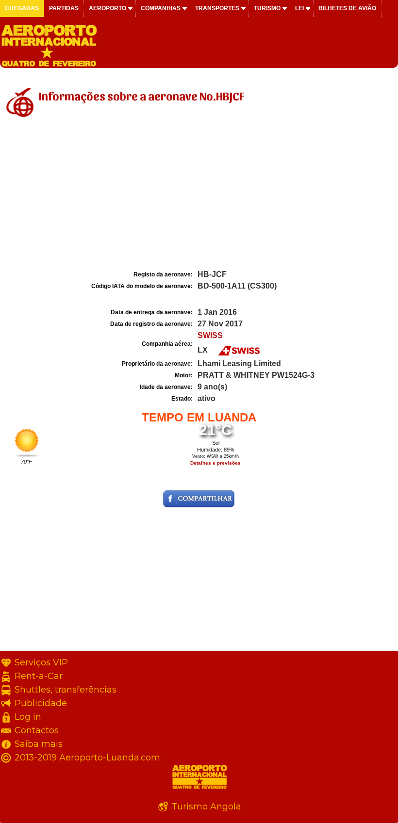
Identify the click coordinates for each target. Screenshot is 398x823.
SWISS (210, 335)
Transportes (217, 8)
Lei (299, 8)
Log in (28, 716)
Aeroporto (107, 8)
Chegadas (22, 8)
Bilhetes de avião (347, 8)
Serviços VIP (41, 662)
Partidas (64, 8)
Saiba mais (39, 744)
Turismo (267, 8)
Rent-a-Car (39, 676)
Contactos (37, 730)
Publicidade (41, 703)
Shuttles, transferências (65, 689)
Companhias (161, 8)
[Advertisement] (199, 195)
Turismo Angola (206, 806)
